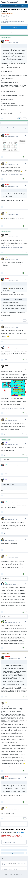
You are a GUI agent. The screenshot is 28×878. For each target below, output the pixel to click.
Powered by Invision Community (14, 875)
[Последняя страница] (26, 32)
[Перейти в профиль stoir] (2, 443)
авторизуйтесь (20, 832)
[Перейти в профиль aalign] (2, 235)
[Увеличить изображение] (21, 171)
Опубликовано (11, 42)
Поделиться (14, 849)
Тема (10, 874)
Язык (6, 874)
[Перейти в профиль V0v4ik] (2, 41)
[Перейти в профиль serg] (2, 465)
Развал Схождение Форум (12, 2)
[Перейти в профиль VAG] (2, 621)
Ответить (14, 27)
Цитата (5, 118)
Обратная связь (18, 874)
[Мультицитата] (2, 118)
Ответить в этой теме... (10, 842)
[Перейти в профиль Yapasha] (2, 657)
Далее (22, 32)
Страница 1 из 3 (13, 32)
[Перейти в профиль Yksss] (2, 777)
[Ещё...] (25, 41)
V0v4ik (6, 19)
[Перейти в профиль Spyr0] (2, 583)
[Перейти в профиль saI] (2, 163)
